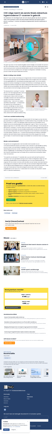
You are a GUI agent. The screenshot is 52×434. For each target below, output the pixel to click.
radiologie (14, 213)
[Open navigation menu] (5, 2)
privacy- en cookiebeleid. (14, 426)
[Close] (27, 421)
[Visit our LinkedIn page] (5, 409)
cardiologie (7, 213)
